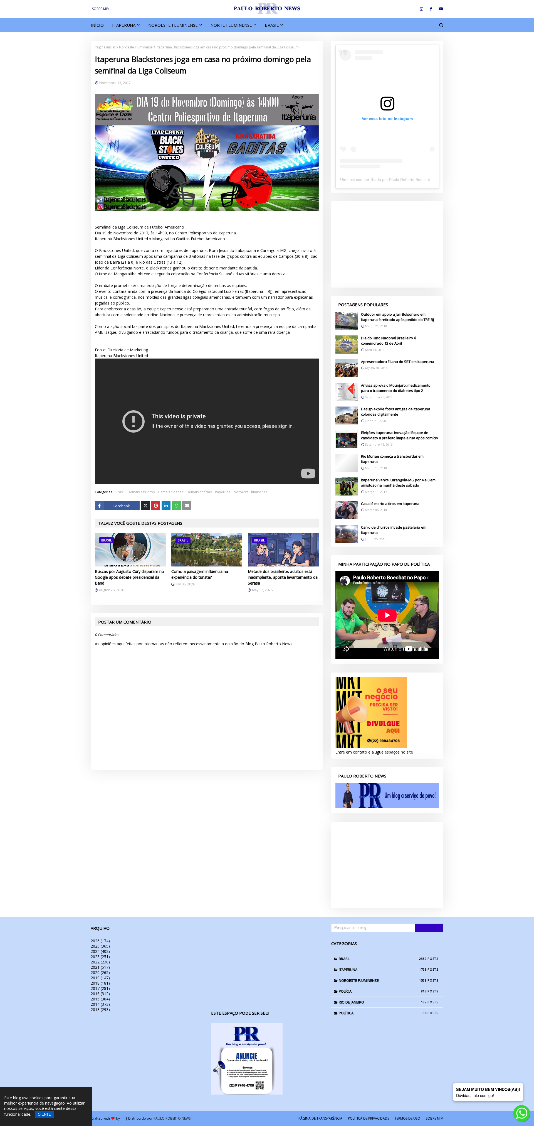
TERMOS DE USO (407, 1118)
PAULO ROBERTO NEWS (172, 1118)
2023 (100, 956)
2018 (100, 983)
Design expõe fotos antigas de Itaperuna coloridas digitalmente (395, 411)
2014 (100, 1004)
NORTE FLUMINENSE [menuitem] (231, 25)
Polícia (383, 991)
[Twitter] (145, 505)
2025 (100, 946)
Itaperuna (222, 492)
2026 (100, 940)
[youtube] (440, 9)
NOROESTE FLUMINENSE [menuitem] (173, 25)
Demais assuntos (141, 492)
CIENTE (44, 1114)
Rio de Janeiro (383, 1002)
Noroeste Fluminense (136, 47)
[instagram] (421, 9)
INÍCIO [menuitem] (97, 25)
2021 (100, 967)
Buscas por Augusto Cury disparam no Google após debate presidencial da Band (129, 577)
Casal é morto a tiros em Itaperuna (390, 503)
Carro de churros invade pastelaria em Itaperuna (393, 530)
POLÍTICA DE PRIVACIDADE (368, 1118)
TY (123, 1118)
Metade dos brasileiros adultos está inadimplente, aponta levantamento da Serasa (283, 577)
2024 (100, 951)
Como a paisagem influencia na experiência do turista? (199, 574)
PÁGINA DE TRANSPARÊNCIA (320, 1118)
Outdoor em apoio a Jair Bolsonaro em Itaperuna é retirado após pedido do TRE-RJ (397, 317)
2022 (100, 962)
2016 (100, 993)
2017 (100, 988)
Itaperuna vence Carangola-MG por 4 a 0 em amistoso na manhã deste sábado (398, 482)
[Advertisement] (387, 244)
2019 (100, 977)
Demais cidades (170, 492)
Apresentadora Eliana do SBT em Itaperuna (397, 361)
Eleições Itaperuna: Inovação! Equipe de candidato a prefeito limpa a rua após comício (399, 435)
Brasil (119, 492)
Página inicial (105, 47)
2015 (100, 999)
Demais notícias (199, 492)
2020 (100, 972)
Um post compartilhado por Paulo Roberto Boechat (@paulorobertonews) (404, 179)
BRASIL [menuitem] (272, 25)
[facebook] (431, 9)
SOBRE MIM (101, 8)
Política (383, 1012)
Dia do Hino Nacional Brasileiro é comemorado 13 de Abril (388, 340)
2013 (100, 1009)
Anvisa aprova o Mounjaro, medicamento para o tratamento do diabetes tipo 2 (396, 388)
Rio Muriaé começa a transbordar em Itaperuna (392, 459)
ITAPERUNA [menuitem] (123, 25)
